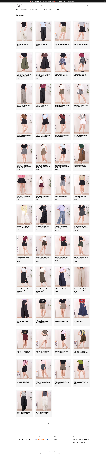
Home (17, 9)
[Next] (57, 424)
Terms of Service (43, 453)
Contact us (56, 441)
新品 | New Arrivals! (33, 9)
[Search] (40, 6)
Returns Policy (55, 453)
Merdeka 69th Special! (24, 9)
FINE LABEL (50, 9)
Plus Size (45, 9)
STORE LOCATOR (57, 9)
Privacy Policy (49, 453)
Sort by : (79, 18)
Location (55, 439)
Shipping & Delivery (62, 453)
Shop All (40, 9)
